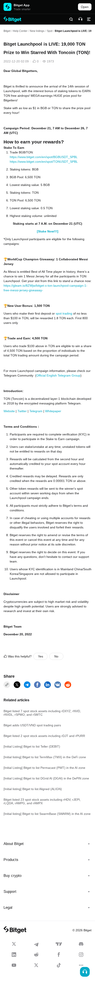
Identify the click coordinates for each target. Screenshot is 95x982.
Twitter (22, 411)
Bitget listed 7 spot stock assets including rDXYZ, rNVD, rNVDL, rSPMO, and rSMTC (42, 712)
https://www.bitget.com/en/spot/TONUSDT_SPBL (44, 161)
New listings (37, 31)
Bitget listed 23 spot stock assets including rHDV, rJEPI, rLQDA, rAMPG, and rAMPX (42, 801)
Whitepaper (53, 411)
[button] (47, 844)
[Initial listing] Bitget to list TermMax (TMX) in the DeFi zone (45, 757)
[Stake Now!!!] (47, 231)
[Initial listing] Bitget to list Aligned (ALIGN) (33, 789)
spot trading (64, 313)
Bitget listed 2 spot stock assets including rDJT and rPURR (44, 736)
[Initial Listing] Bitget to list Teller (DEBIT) (32, 746)
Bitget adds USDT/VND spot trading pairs (32, 725)
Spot (49, 31)
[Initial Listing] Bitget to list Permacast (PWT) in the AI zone (44, 767)
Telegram (35, 411)
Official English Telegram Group (58, 375)
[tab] (47, 844)
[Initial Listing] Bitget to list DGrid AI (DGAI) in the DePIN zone (46, 778)
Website (9, 411)
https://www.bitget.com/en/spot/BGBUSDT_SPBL (43, 157)
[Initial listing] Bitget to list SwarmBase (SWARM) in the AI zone (47, 814)
